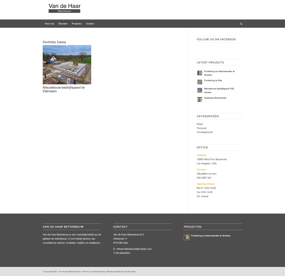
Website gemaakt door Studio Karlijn (121, 271)
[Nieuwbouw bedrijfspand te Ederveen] (67, 83)
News (200, 124)
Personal (201, 128)
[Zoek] (240, 23)
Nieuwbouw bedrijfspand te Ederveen (64, 89)
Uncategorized (204, 132)
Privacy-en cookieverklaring (94, 271)
